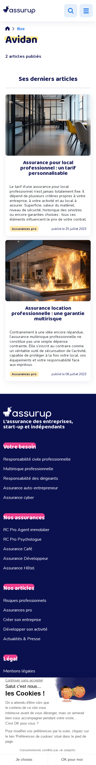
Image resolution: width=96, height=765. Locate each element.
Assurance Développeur (25, 558)
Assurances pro (17, 610)
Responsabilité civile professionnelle (37, 459)
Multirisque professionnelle (28, 469)
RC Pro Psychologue (22, 539)
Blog (21, 29)
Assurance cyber (18, 498)
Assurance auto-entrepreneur (30, 488)
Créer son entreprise (22, 620)
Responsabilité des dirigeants (30, 478)
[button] (19, 10)
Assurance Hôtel (18, 568)
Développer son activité (25, 629)
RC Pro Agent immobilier (26, 530)
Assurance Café (17, 549)
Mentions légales (19, 671)
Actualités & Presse (22, 639)
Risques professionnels (24, 600)
